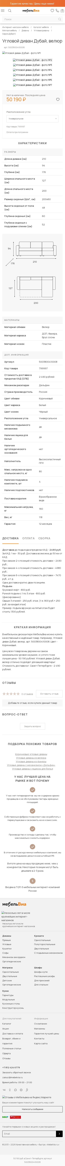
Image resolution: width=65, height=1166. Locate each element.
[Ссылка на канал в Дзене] (21, 1090)
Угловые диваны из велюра (31, 757)
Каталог (6, 1023)
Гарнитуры (8, 995)
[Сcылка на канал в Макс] (15, 1090)
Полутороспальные (44, 944)
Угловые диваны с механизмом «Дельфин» (31, 765)
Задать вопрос (32, 726)
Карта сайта (41, 1043)
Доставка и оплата (12, 1033)
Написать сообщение (32, 1109)
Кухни (5, 991)
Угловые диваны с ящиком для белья (32, 768)
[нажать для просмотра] (32, 60)
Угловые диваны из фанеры (31, 761)
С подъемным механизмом (48, 952)
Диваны (6, 935)
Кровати (39, 935)
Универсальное (16, 118)
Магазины (39, 1028)
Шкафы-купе (41, 971)
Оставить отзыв (49, 693)
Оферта (6, 1053)
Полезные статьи (11, 1048)
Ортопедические (11, 961)
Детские (7, 980)
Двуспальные (41, 948)
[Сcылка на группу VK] (4, 1090)
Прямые (6, 940)
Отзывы (6, 1058)
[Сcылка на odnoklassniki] (10, 1090)
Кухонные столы (11, 1003)
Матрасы (7, 967)
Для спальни (41, 984)
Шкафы (38, 967)
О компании (40, 1023)
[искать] (60, 19)
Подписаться (59, 1134)
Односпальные (42, 940)
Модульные (8, 999)
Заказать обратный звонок (16, 1072)
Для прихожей (42, 980)
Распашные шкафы (44, 976)
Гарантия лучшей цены (46, 1033)
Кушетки (7, 948)
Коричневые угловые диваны (31, 754)
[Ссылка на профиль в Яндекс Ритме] (27, 1090)
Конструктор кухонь (13, 1007)
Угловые (6, 944)
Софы (5, 952)
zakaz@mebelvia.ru (12, 1077)
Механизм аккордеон (13, 957)
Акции (5, 1028)
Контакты (39, 1038)
